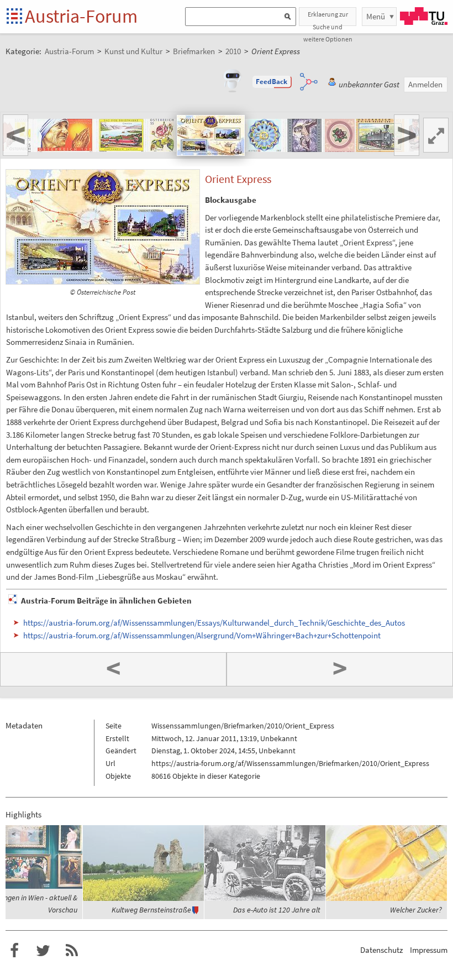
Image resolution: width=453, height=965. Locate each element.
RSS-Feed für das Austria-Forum (72, 950)
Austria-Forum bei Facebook (14, 950)
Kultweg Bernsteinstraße (151, 910)
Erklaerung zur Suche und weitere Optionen (327, 18)
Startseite (15, 17)
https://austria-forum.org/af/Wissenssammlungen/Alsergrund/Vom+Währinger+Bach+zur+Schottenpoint (202, 635)
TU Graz (423, 16)
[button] (271, 82)
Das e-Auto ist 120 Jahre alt (276, 910)
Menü (375, 16)
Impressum (428, 950)
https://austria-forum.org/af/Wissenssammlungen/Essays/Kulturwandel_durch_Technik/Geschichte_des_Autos (214, 622)
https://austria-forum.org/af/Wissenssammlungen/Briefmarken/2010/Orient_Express (290, 763)
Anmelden (425, 84)
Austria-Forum (81, 16)
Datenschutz (381, 950)
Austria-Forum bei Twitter (43, 950)
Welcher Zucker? (416, 910)
